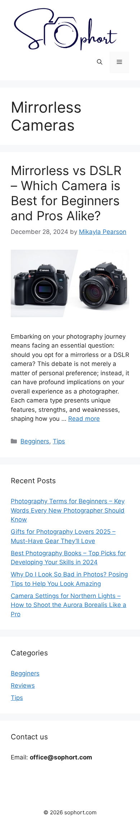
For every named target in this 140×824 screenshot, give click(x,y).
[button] (99, 62)
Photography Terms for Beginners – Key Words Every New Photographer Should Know (68, 510)
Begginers (34, 441)
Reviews (23, 685)
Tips (59, 441)
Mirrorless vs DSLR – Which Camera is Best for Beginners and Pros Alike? (66, 193)
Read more (84, 418)
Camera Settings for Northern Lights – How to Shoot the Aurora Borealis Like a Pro (68, 605)
